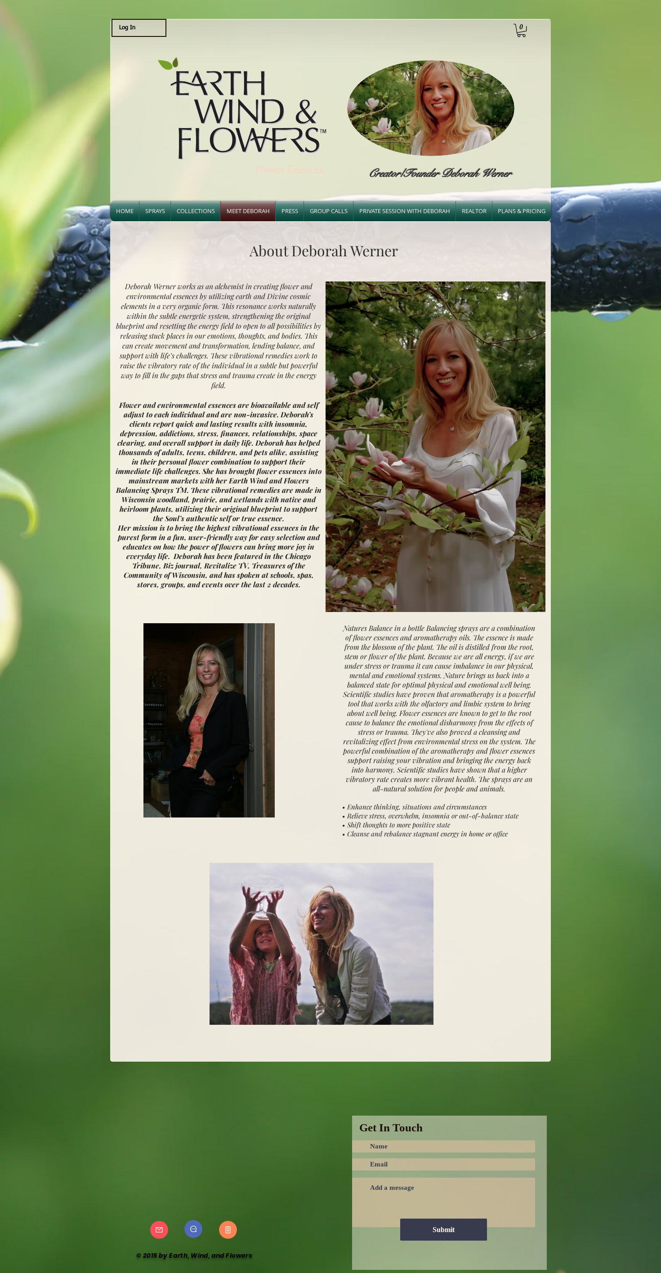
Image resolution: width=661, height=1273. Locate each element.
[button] (521, 30)
